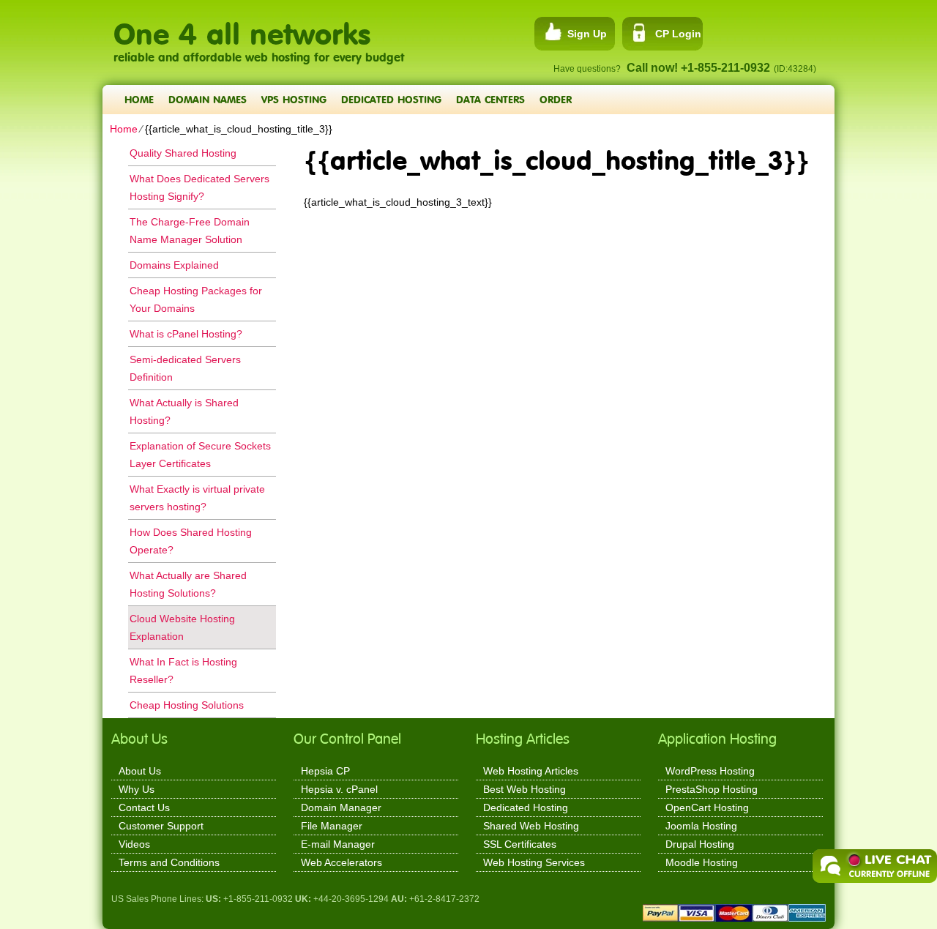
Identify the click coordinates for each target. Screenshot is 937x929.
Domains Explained (174, 265)
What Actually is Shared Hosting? (184, 411)
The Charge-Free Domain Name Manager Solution (190, 230)
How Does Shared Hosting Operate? (191, 541)
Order (556, 99)
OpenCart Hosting (707, 807)
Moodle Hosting (701, 862)
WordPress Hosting (710, 771)
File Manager (331, 826)
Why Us (136, 789)
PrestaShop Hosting (711, 789)
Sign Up (587, 34)
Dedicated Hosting (391, 99)
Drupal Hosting (699, 844)
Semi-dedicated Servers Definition (185, 368)
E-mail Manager (338, 844)
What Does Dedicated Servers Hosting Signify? (199, 187)
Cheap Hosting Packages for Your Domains (196, 299)
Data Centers (490, 99)
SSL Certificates (519, 844)
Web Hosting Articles (530, 771)
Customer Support (161, 826)
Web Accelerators (341, 862)
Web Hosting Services (534, 862)
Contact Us (144, 807)
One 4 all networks (241, 26)
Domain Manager (341, 807)
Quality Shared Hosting (183, 153)
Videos (134, 844)
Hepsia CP (325, 771)
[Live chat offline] (875, 866)
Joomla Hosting (701, 826)
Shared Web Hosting (531, 826)
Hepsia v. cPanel (339, 789)
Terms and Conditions (169, 862)
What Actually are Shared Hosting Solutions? (188, 584)
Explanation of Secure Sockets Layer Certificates (200, 454)
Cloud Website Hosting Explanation (182, 627)
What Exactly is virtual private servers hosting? (197, 497)
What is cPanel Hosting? (186, 334)
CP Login (678, 34)
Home (139, 99)
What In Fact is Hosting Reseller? (183, 670)
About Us (140, 771)
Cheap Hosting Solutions (187, 705)
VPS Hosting (293, 99)
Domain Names (207, 99)
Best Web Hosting (524, 789)
